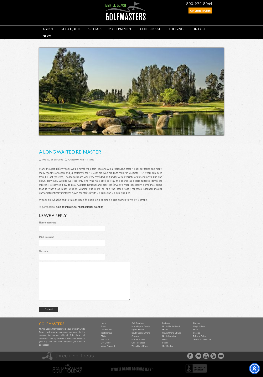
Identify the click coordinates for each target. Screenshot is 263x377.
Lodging (176, 29)
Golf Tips (105, 339)
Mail (46, 236)
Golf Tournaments (66, 207)
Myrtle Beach (138, 329)
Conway (135, 336)
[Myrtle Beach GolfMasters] (126, 19)
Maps (195, 329)
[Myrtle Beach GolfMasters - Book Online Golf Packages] (200, 12)
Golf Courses (151, 29)
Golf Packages (138, 342)
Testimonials (106, 332)
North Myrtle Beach (141, 326)
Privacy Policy (199, 336)
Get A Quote (71, 29)
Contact (198, 29)
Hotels (165, 329)
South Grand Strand (141, 332)
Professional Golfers (90, 207)
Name (47, 222)
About (48, 29)
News (47, 35)
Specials (94, 29)
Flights (165, 342)
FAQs (103, 336)
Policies (196, 332)
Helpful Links (199, 326)
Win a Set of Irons (140, 345)
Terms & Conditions (202, 339)
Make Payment (120, 29)
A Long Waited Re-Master (70, 151)
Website (44, 251)
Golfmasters (106, 329)
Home (103, 323)
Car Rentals (167, 345)
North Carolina (138, 339)
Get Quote (106, 342)
